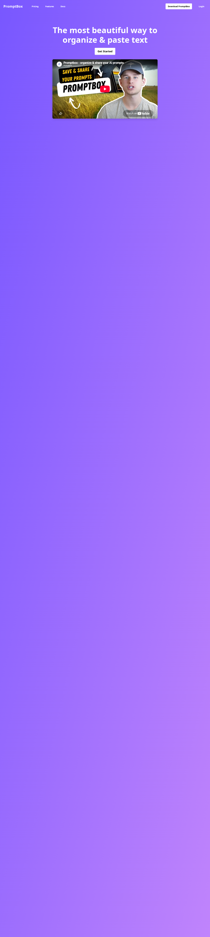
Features (49, 6)
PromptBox (13, 6)
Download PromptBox (179, 6)
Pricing (35, 6)
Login (201, 6)
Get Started (105, 51)
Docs (63, 6)
